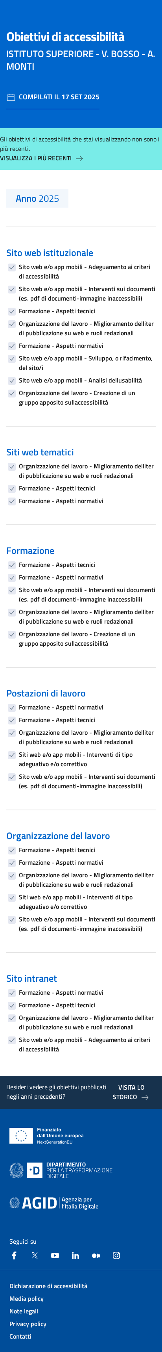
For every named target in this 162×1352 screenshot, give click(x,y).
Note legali (23, 1311)
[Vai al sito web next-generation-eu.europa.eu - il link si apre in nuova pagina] (46, 1136)
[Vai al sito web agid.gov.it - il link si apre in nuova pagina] (53, 1203)
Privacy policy (27, 1323)
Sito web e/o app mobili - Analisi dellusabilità (80, 380)
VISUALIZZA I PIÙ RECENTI (36, 158)
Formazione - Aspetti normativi (61, 345)
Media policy (26, 1298)
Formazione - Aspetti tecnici (57, 311)
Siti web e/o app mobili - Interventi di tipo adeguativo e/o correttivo (76, 759)
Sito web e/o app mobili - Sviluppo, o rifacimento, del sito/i (86, 362)
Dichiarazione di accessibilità (48, 1286)
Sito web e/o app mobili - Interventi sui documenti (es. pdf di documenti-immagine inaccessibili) (87, 293)
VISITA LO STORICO (129, 1092)
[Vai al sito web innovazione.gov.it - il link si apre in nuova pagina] (62, 1170)
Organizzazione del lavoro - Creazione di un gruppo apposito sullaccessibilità (77, 397)
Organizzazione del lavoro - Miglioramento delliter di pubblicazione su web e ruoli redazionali (86, 328)
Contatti (20, 1336)
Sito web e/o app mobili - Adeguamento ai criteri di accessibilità (84, 271)
